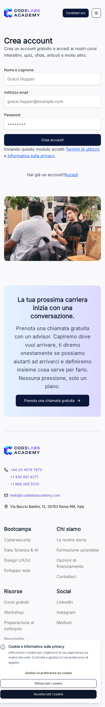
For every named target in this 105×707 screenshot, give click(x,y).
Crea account (52, 140)
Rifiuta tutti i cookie (48, 683)
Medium (64, 622)
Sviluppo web (17, 570)
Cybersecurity (17, 539)
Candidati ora (75, 13)
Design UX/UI (17, 560)
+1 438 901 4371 (24, 477)
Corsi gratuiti (16, 602)
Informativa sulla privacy (31, 155)
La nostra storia (71, 539)
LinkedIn (65, 602)
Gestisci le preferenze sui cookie (48, 673)
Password (12, 115)
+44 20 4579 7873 (26, 470)
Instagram (66, 612)
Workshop (14, 612)
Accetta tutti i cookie (48, 694)
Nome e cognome (19, 70)
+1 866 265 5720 (24, 484)
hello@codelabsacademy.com (35, 495)
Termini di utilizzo (83, 149)
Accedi (71, 174)
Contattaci (66, 576)
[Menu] (96, 13)
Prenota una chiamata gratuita (49, 400)
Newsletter (14, 638)
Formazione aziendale (78, 550)
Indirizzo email (16, 92)
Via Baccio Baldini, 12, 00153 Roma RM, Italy (47, 506)
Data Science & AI (21, 550)
